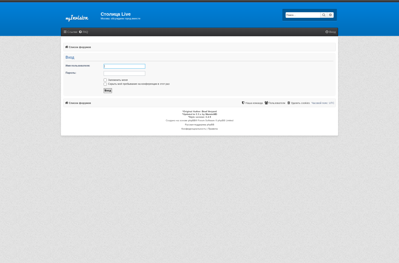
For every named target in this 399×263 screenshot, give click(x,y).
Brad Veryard (209, 111)
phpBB (192, 120)
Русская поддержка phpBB (199, 124)
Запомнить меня (117, 80)
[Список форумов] (81, 15)
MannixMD (211, 114)
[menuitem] (83, 32)
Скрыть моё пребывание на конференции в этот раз (138, 83)
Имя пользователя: (78, 65)
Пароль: (71, 72)
